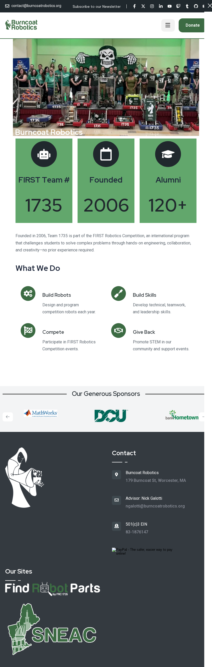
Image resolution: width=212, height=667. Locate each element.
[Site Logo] (21, 25)
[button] (8, 416)
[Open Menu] (168, 25)
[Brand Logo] (35, 411)
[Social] (134, 6)
